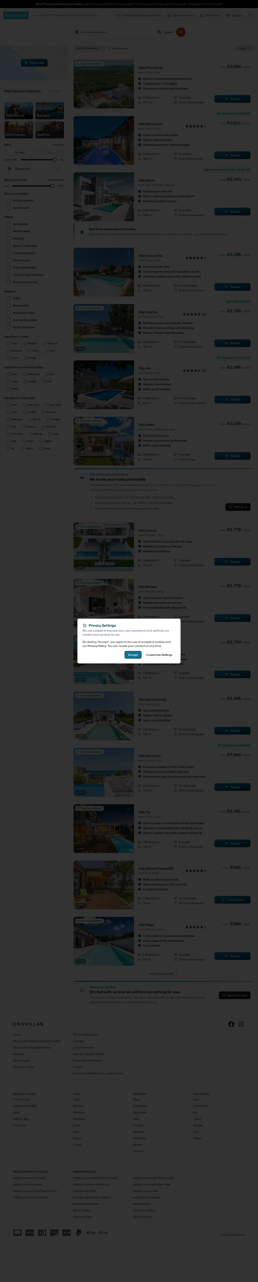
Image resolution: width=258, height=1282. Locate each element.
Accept (133, 654)
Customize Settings (159, 654)
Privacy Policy (96, 646)
